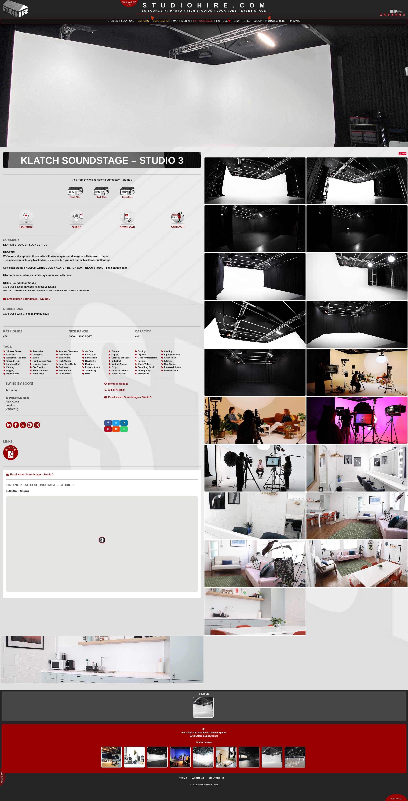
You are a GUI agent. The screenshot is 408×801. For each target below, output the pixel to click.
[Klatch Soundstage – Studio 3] (272, 757)
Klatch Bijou (127, 197)
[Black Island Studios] (180, 757)
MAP (175, 21)
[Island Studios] (111, 757)
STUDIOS (113, 21)
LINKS (247, 21)
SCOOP (258, 21)
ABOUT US (198, 778)
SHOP (237, 21)
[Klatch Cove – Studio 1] (203, 757)
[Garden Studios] (295, 757)
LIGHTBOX (222, 21)
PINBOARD (294, 21)
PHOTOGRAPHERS (275, 21)
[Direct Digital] (134, 757)
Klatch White (75, 197)
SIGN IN (185, 21)
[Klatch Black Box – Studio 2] (249, 757)
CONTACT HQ (216, 778)
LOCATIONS (127, 21)
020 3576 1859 (116, 390)
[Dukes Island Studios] (157, 757)
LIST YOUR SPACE (203, 21)
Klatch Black (101, 197)
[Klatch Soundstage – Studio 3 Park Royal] (203, 707)
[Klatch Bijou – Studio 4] (226, 757)
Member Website (118, 383)
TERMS (183, 778)
